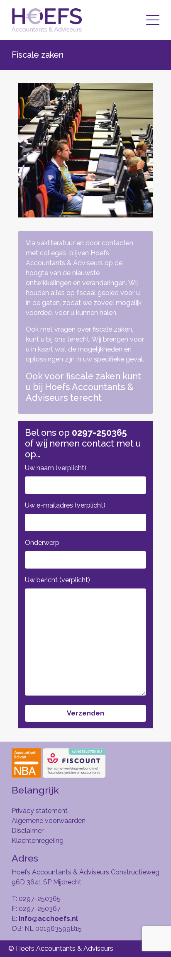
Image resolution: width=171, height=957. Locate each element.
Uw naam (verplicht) (55, 468)
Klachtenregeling (38, 841)
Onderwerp (42, 543)
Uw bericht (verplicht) (57, 580)
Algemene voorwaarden (49, 821)
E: (45, 919)
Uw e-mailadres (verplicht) (65, 505)
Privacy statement (40, 811)
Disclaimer (28, 831)
